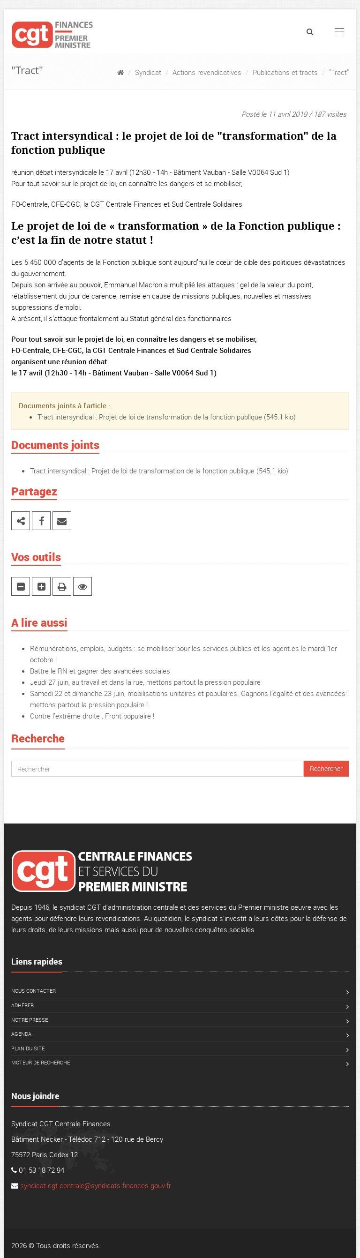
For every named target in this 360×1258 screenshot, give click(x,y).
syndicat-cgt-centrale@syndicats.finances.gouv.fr (95, 1185)
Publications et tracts (285, 72)
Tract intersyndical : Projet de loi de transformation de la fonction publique (150, 416)
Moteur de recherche (40, 1062)
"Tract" (339, 72)
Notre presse (29, 1019)
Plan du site (28, 1048)
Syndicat (148, 72)
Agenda (21, 1033)
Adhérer (22, 1005)
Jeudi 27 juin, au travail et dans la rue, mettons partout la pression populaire (145, 682)
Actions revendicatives (206, 72)
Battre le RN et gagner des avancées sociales (100, 670)
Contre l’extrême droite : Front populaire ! (92, 715)
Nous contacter (33, 990)
